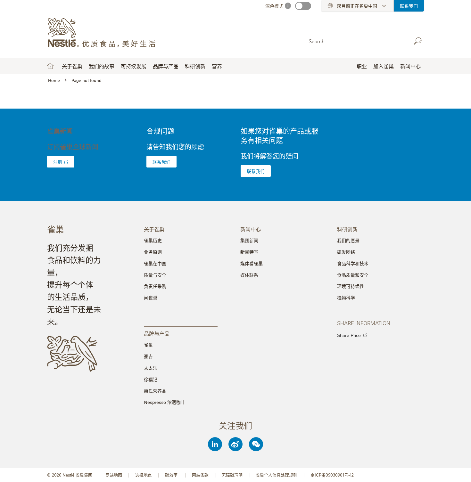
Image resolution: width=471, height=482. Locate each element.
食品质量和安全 (352, 275)
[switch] (303, 6)
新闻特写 (249, 252)
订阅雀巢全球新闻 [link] (72, 146)
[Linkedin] (215, 444)
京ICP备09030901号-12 (332, 475)
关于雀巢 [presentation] (154, 229)
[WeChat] (256, 444)
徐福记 (150, 379)
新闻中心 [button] (410, 65)
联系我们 (409, 6)
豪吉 (148, 356)
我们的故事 (101, 65)
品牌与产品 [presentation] (156, 333)
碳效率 (172, 475)
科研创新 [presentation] (347, 229)
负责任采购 (155, 286)
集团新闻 (249, 240)
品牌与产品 (165, 65)
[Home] (105, 33)
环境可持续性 (350, 286)
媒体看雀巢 (251, 263)
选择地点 (143, 475)
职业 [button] (362, 65)
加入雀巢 (383, 65)
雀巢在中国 (155, 263)
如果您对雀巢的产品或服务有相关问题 (279, 135)
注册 (57, 162)
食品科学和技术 (352, 263)
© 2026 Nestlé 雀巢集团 (69, 475)
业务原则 (153, 252)
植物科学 (346, 297)
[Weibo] (235, 444)
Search (417, 41)
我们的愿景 (348, 240)
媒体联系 (249, 275)
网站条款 (200, 475)
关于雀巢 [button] (72, 65)
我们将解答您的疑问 (269, 155)
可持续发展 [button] (133, 65)
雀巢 (148, 344)
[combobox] (356, 41)
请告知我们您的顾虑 (175, 146)
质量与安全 (155, 275)
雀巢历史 (153, 240)
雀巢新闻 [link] (60, 130)
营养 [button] (217, 65)
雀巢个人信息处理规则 (276, 475)
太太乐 (150, 368)
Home (50, 66)
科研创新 (195, 65)
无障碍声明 (232, 475)
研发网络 (346, 252)
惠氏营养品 (155, 391)
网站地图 (113, 475)
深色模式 (274, 6)
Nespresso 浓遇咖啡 (164, 402)
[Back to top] (458, 471)
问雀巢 (150, 297)
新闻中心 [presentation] (250, 229)
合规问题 (160, 130)
